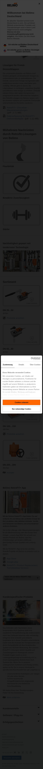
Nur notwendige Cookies (21, 409)
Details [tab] (21, 365)
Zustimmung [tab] (8, 365)
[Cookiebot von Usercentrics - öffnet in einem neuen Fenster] (30, 358)
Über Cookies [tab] (35, 365)
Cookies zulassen (21, 402)
